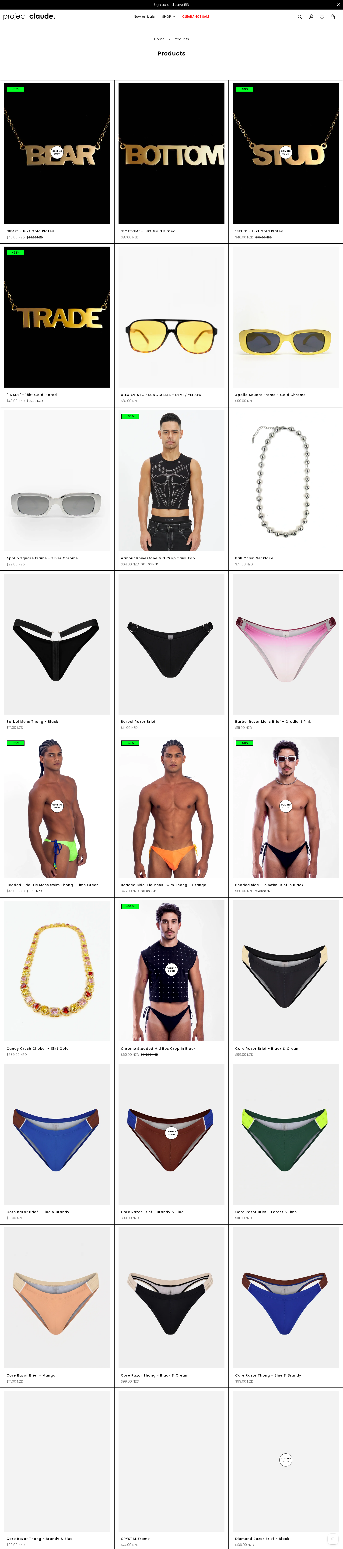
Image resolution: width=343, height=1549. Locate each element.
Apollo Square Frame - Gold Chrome (270, 394)
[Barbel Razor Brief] (171, 644)
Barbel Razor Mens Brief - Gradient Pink (273, 721)
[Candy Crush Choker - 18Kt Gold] (57, 970)
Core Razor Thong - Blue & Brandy (268, 1375)
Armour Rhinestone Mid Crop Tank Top (158, 558)
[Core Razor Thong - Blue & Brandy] (286, 1297)
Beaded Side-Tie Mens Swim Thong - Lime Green (53, 885)
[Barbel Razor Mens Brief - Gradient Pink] (286, 644)
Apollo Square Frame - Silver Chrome (42, 558)
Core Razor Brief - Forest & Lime (266, 1212)
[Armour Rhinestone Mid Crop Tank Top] (171, 480)
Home (159, 39)
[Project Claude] (29, 16)
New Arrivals (144, 16)
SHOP (166, 16)
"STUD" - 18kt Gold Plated (259, 231)
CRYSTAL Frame (135, 1538)
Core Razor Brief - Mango (31, 1375)
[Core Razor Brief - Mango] (57, 1297)
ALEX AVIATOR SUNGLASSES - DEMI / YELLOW (161, 394)
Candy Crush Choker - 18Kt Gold (38, 1048)
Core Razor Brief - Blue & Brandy (38, 1212)
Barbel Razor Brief (138, 721)
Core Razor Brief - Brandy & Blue (152, 1212)
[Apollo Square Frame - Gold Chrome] (286, 317)
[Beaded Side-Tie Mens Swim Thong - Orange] (171, 807)
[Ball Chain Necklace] (286, 480)
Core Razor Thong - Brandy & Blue (40, 1538)
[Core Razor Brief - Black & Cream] (286, 970)
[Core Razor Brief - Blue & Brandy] (57, 1134)
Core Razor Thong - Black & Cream (155, 1375)
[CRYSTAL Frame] (171, 1461)
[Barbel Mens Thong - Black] (57, 644)
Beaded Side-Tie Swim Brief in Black (269, 885)
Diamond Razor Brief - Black (262, 1538)
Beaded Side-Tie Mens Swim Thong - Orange (163, 885)
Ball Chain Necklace (254, 558)
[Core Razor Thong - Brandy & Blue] (57, 1461)
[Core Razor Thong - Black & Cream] (171, 1297)
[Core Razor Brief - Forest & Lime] (286, 1134)
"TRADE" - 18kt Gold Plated (32, 394)
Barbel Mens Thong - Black (32, 721)
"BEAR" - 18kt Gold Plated (30, 231)
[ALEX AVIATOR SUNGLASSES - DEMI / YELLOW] (171, 317)
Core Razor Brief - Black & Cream (267, 1048)
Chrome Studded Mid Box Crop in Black (158, 1048)
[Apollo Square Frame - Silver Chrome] (57, 480)
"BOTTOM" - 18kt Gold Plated (148, 231)
